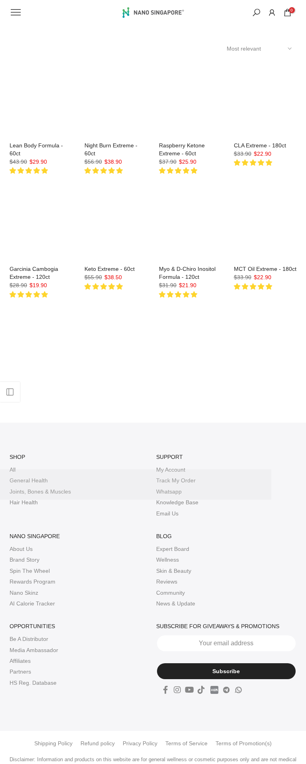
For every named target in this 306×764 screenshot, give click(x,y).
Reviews (166, 581)
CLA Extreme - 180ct (260, 145)
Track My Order (176, 480)
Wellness (167, 559)
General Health (29, 480)
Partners (20, 671)
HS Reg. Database (33, 683)
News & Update (175, 603)
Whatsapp (169, 491)
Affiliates (20, 661)
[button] (29, 170)
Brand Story (24, 559)
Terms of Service (186, 743)
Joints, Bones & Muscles (40, 491)
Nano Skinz (24, 593)
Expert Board (172, 549)
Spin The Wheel (30, 571)
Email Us (167, 513)
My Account (170, 469)
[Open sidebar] (10, 392)
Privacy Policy (140, 743)
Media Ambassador (34, 650)
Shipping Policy (53, 743)
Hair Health (24, 502)
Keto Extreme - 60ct (109, 269)
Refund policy (97, 743)
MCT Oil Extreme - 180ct (265, 269)
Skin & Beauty (173, 571)
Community (170, 593)
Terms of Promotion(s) (244, 743)
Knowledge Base (177, 502)
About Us (21, 549)
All (13, 469)
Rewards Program (32, 581)
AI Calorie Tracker (32, 603)
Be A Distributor (29, 639)
